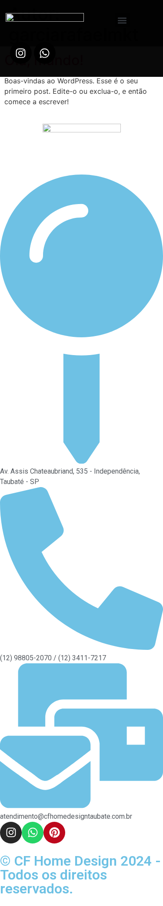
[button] (122, 20)
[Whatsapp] (45, 53)
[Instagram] (21, 53)
